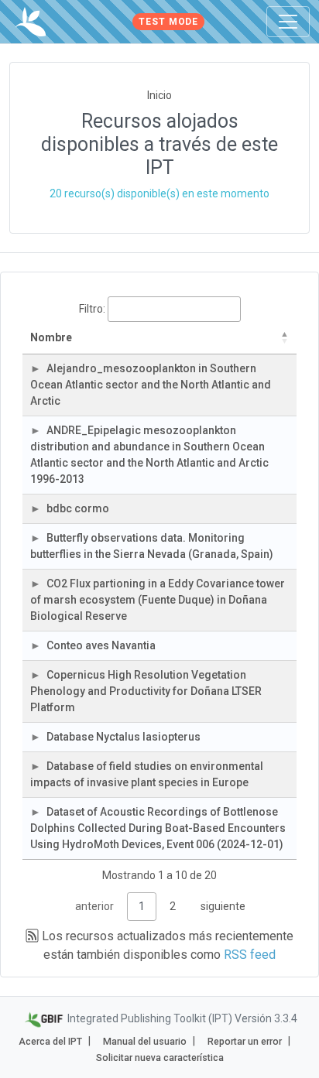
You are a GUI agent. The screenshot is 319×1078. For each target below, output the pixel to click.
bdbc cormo (77, 508)
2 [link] (173, 906)
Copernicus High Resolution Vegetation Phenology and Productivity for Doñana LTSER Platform (146, 691)
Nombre (51, 337)
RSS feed (250, 954)
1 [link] (142, 906)
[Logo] (30, 21)
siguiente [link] (223, 906)
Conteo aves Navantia (101, 645)
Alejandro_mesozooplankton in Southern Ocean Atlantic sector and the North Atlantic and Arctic (150, 384)
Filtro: (92, 309)
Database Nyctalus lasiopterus (123, 737)
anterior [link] (94, 906)
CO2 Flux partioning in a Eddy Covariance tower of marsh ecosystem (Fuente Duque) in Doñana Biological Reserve (157, 599)
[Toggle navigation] (288, 21)
